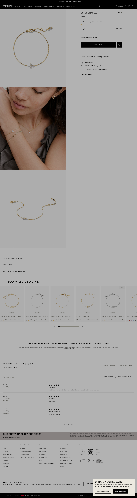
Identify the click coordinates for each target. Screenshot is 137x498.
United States (103, 491)
